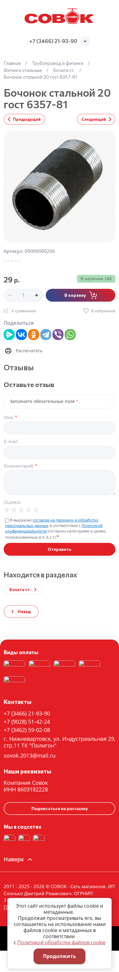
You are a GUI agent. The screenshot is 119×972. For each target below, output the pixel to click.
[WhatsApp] (70, 334)
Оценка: (12, 502)
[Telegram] (45, 334)
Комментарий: (20, 465)
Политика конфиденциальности (46, 622)
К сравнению (24, 311)
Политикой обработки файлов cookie (61, 942)
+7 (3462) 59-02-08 (27, 729)
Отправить (59, 549)
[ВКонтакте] (21, 334)
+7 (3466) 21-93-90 (53, 41)
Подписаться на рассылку (59, 808)
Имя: (10, 417)
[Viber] (57, 334)
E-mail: (11, 441)
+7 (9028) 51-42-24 (27, 721)
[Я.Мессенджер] (9, 334)
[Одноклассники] (33, 334)
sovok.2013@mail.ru (30, 755)
